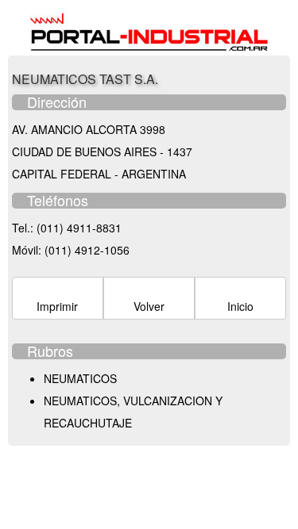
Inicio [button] (240, 306)
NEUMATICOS (80, 378)
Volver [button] (149, 306)
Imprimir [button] (57, 306)
